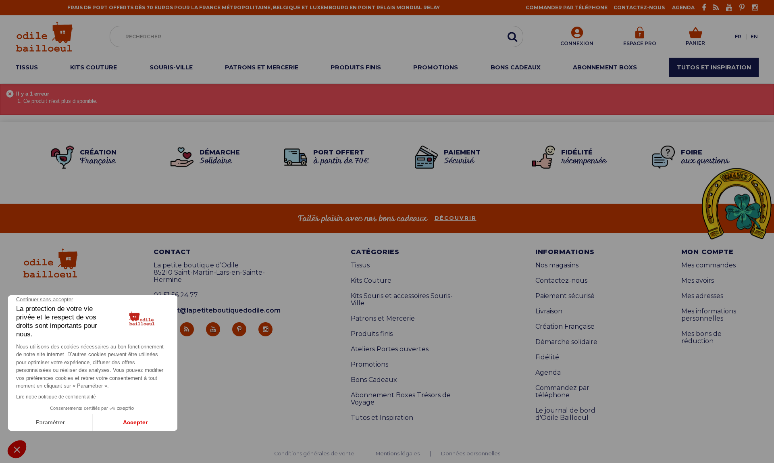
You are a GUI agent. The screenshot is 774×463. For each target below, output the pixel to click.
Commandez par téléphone (562, 391)
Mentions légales (398, 454)
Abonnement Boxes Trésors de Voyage (401, 399)
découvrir (455, 218)
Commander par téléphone (567, 7)
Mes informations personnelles (708, 315)
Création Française (565, 326)
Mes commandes (708, 265)
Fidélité (547, 357)
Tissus (360, 265)
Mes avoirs (697, 280)
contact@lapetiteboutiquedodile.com (217, 310)
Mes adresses (702, 296)
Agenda (683, 7)
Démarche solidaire (566, 342)
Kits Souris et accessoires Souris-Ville (402, 299)
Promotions (369, 364)
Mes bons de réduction (701, 337)
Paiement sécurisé (565, 296)
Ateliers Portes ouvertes (390, 349)
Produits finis (372, 334)
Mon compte (707, 252)
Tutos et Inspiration (382, 417)
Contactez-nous (639, 7)
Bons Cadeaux (374, 380)
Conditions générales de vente (314, 454)
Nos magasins (556, 265)
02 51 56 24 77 (176, 295)
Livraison (548, 311)
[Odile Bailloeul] (44, 36)
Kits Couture (371, 280)
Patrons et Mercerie (383, 318)
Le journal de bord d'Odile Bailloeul (565, 414)
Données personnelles (470, 454)
